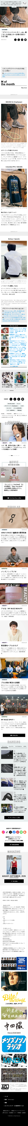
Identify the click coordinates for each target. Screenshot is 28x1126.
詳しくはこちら (25, 3)
